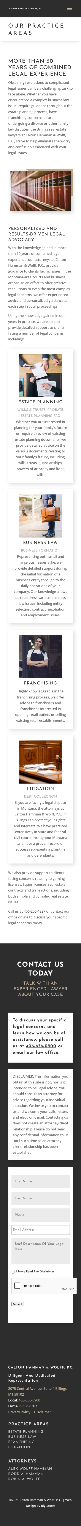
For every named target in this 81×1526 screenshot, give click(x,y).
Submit (17, 1304)
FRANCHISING (21, 1442)
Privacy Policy (19, 1412)
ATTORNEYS (22, 1461)
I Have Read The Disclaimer (35, 1271)
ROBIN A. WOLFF (24, 1479)
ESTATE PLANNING (25, 1432)
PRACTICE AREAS (28, 1424)
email (19, 1053)
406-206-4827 (34, 911)
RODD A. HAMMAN (26, 1474)
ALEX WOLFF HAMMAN (30, 1469)
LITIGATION (19, 1447)
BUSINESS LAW (22, 1437)
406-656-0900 (41, 1046)
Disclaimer (42, 1412)
